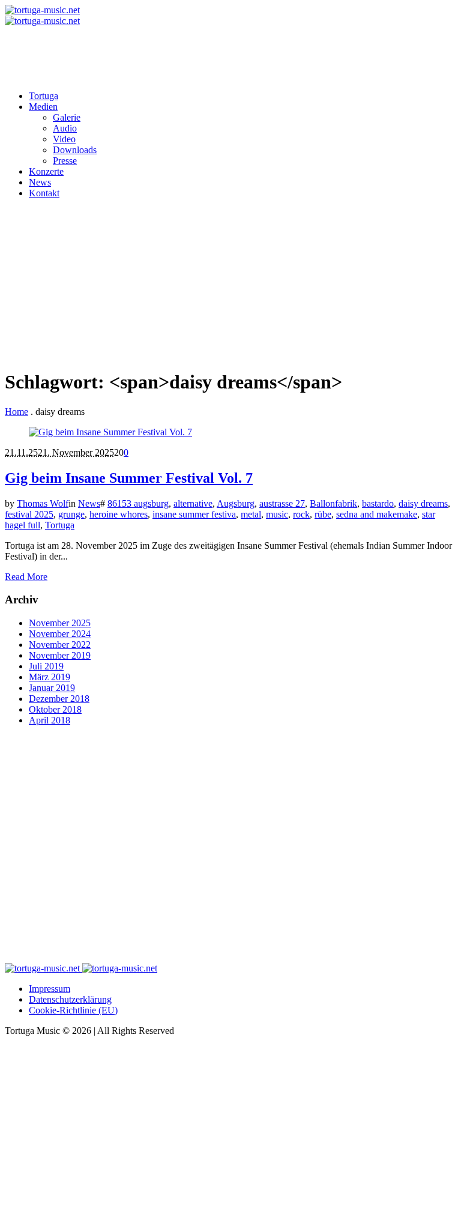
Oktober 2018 (55, 709)
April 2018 (49, 720)
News (89, 503)
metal (251, 514)
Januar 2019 (52, 688)
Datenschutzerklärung (70, 999)
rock (301, 514)
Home (16, 411)
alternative (192, 503)
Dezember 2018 (59, 698)
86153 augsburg (138, 503)
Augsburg (236, 503)
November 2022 (60, 644)
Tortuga (59, 525)
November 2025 (60, 623)
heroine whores (118, 514)
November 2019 (60, 655)
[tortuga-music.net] (42, 15)
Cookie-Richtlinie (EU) (73, 1010)
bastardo (378, 503)
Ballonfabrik (333, 503)
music (277, 514)
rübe (323, 514)
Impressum (49, 988)
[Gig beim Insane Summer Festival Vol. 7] (110, 432)
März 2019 (49, 677)
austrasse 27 (282, 503)
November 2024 (60, 634)
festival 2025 (29, 514)
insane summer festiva (194, 514)
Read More (26, 577)
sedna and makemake (376, 514)
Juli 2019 (46, 666)
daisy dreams (423, 503)
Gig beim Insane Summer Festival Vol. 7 (129, 478)
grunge (71, 514)
